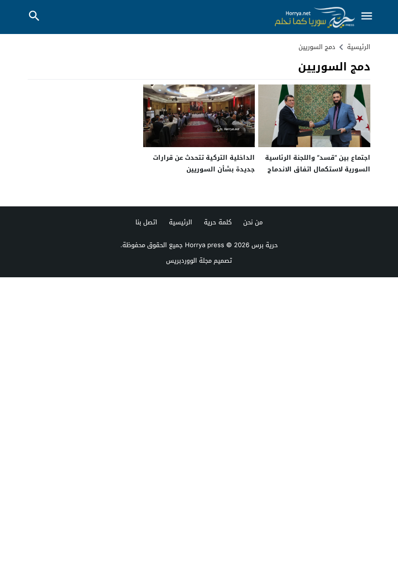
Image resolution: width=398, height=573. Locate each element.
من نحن (253, 222)
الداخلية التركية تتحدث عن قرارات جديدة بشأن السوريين (204, 163)
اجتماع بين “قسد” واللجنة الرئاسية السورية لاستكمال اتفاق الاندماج (317, 163)
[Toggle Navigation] (366, 17)
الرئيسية (180, 222)
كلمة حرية (218, 222)
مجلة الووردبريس (189, 260)
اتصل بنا (146, 222)
